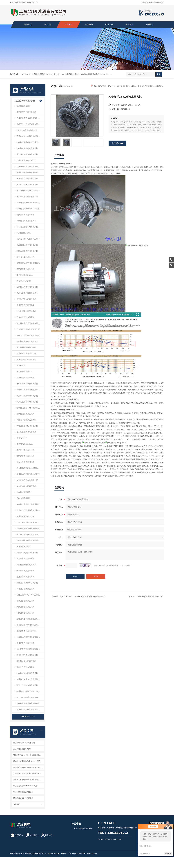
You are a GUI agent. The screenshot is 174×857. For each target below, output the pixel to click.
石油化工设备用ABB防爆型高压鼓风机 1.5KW (28, 780)
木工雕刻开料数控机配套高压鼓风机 (30, 191)
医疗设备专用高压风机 (25, 559)
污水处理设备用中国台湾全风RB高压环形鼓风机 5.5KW (28, 767)
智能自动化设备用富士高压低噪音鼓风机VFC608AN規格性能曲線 (28, 755)
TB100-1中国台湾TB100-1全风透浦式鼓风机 (62, 74)
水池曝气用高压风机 (25, 444)
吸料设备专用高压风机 (25, 269)
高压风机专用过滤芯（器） (27, 353)
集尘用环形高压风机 (25, 275)
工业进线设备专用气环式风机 (28, 203)
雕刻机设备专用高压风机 (26, 565)
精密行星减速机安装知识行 (23, 792)
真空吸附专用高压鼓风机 (26, 420)
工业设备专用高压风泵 (25, 305)
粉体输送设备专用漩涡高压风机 (29, 625)
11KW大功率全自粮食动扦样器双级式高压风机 (30, 130)
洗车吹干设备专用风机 (25, 667)
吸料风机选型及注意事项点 (23, 798)
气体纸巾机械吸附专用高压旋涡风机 (30, 390)
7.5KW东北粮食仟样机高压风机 (149, 597)
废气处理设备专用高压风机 (27, 655)
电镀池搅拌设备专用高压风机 (28, 679)
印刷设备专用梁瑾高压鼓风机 (28, 649)
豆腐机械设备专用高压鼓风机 (28, 637)
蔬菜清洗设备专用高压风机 (27, 402)
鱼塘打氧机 (21, 365)
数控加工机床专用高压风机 (27, 184)
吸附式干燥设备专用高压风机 (28, 335)
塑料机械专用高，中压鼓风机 (28, 504)
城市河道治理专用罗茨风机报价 (29, 227)
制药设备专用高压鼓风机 (26, 631)
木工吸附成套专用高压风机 (27, 154)
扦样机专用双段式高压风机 (27, 148)
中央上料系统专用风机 (25, 462)
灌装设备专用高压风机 (25, 601)
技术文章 (109, 24)
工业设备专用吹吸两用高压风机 (29, 619)
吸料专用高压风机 (24, 498)
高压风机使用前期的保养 (22, 749)
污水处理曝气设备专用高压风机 (29, 172)
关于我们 (48, 24)
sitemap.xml (92, 853)
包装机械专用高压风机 (25, 414)
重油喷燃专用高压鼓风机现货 (28, 474)
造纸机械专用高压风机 (25, 378)
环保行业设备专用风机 (25, 317)
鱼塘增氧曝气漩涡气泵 (25, 516)
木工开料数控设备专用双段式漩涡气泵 (30, 197)
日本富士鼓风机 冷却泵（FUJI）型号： (27, 761)
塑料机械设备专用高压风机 (27, 287)
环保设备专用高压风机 (25, 589)
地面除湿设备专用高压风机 (27, 553)
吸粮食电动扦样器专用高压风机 (29, 136)
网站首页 (28, 24)
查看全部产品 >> (27, 717)
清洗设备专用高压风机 (25, 607)
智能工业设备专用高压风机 (27, 251)
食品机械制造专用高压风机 (27, 245)
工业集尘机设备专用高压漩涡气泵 (30, 709)
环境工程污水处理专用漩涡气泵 (29, 522)
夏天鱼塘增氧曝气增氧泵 (26, 432)
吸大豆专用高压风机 (25, 372)
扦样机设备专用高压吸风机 (27, 673)
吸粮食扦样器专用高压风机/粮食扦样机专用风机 (30, 510)
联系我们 (160, 2)
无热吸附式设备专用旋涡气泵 (28, 329)
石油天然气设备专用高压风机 (28, 595)
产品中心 (68, 24)
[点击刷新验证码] (85, 565)
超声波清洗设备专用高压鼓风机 (29, 534)
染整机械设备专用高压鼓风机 (28, 528)
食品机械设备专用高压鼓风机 (28, 703)
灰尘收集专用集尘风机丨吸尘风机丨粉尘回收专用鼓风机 (30, 480)
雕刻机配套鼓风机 (24, 233)
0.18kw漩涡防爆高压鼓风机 (89, 74)
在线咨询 (115, 143)
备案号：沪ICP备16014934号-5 (73, 853)
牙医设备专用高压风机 (25, 613)
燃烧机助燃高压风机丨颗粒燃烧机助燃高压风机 (30, 468)
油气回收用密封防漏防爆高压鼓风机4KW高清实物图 (28, 773)
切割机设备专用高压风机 (26, 661)
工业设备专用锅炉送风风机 (27, 583)
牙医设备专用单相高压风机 (27, 384)
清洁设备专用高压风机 (25, 215)
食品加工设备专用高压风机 (27, 396)
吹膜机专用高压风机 (25, 492)
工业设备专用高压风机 (25, 643)
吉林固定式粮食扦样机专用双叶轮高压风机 (30, 124)
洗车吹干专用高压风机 (25, 257)
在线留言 (152, 2)
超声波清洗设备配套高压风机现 (29, 239)
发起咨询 (168, 853)
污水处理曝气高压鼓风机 (26, 311)
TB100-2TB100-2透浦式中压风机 (32, 74)
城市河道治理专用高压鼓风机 (28, 263)
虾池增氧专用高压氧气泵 (26, 160)
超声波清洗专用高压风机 (26, 299)
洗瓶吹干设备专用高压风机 (27, 685)
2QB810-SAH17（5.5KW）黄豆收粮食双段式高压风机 (83, 597)
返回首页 (145, 2)
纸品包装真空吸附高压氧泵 (27, 293)
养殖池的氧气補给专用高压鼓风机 (30, 540)
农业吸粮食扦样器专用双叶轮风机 (30, 118)
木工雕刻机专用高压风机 (26, 347)
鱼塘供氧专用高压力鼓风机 (27, 178)
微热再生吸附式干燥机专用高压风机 (30, 323)
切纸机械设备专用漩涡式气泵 (28, 209)
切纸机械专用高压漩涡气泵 (27, 341)
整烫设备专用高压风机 (25, 577)
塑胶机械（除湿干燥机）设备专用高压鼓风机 (30, 691)
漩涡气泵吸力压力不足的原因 (24, 743)
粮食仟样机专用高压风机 (26, 486)
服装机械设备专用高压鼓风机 (28, 408)
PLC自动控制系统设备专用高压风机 (30, 697)
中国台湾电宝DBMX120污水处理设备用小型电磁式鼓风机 (28, 786)
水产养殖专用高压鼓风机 (26, 112)
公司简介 (18, 835)
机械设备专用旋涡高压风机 (27, 426)
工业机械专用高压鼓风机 (26, 221)
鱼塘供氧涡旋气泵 (24, 547)
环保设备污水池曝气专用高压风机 (30, 166)
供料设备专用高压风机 (25, 456)
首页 (104, 86)
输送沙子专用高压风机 (25, 450)
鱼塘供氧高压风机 (24, 106)
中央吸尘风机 (22, 438)
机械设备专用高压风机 (25, 571)
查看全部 (16, 804)
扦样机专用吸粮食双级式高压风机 (30, 142)
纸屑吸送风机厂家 (24, 281)
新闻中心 (89, 24)
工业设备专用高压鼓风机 (24, 101)
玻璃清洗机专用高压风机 (26, 359)
